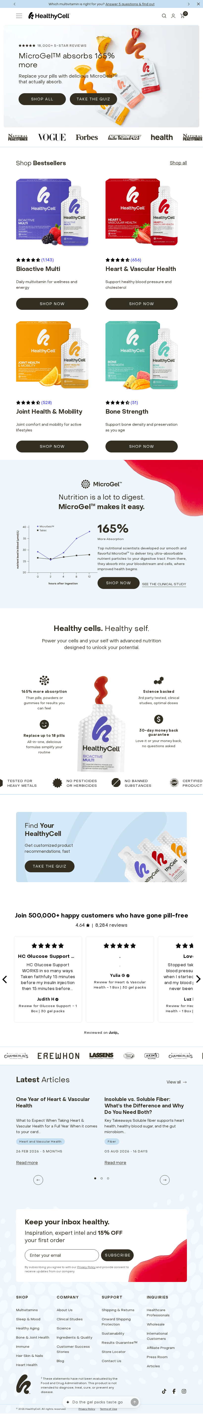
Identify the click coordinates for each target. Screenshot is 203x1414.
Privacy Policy (86, 1267)
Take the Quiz (50, 866)
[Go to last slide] (38, 1180)
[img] (57, 999)
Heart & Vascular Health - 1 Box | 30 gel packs (120, 985)
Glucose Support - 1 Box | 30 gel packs (54, 1008)
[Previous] (14, 4)
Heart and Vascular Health (40, 1141)
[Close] (198, 4)
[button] (5, 979)
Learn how (119, 4)
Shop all (178, 163)
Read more (27, 1162)
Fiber (112, 1141)
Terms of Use (108, 1409)
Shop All (42, 99)
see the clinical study (164, 584)
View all (174, 1082)
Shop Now (118, 582)
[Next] (189, 4)
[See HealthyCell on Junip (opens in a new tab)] (114, 1033)
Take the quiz (93, 99)
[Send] (135, 1402)
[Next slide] (165, 1180)
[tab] (95, 1178)
